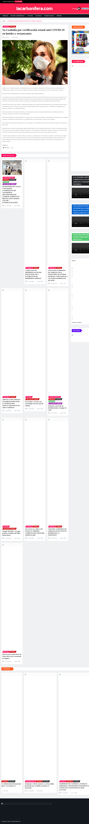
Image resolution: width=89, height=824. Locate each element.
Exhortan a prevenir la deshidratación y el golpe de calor (57, 408)
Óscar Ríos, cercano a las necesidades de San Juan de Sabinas (34, 404)
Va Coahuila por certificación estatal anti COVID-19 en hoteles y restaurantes (24, 21)
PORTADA (5, 15)
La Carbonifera (8, 205)
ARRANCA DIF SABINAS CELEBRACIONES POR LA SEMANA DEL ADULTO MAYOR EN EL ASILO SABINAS (11, 403)
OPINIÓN (59, 15)
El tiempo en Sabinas (76, 322)
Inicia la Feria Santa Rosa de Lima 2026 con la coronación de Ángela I (11, 656)
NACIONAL (38, 15)
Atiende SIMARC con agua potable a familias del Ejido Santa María (11, 533)
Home (4, 21)
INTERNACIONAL (49, 15)
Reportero (7, 37)
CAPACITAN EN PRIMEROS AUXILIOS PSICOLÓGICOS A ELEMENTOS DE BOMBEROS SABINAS (33, 274)
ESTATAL (30, 15)
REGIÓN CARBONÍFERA (17, 15)
